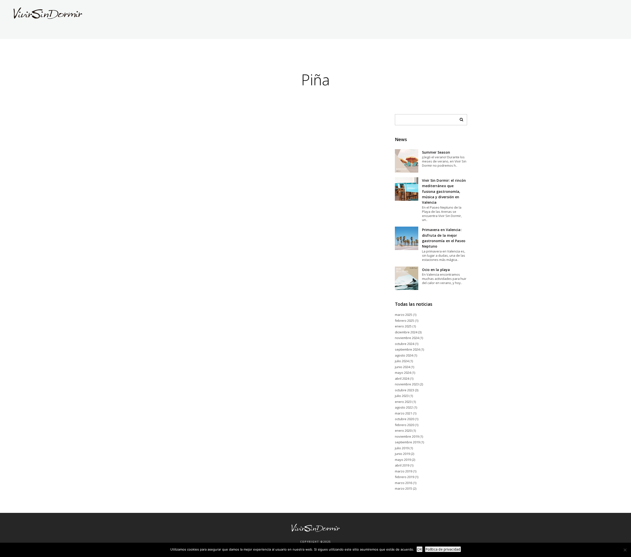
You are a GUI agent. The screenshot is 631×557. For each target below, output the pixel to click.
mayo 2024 (403, 372)
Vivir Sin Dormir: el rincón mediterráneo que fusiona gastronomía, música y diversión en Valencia (444, 191)
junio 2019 (402, 453)
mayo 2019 (403, 459)
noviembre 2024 (407, 338)
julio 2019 (402, 448)
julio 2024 (402, 361)
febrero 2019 (404, 477)
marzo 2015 (403, 488)
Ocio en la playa (436, 269)
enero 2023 (403, 401)
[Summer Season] (406, 161)
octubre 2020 (404, 419)
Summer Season (436, 152)
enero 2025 (403, 326)
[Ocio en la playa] (406, 278)
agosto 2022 (404, 407)
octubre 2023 (404, 390)
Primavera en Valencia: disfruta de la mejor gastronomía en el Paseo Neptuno (443, 238)
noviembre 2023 (407, 384)
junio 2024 (402, 367)
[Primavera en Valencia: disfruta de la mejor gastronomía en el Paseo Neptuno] (406, 238)
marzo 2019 (403, 471)
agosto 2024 (404, 355)
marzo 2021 (403, 413)
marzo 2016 (403, 483)
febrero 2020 (404, 425)
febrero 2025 (404, 320)
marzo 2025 (403, 314)
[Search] (459, 118)
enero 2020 (403, 430)
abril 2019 (402, 465)
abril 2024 (402, 378)
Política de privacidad (442, 549)
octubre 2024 (404, 343)
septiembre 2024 (407, 349)
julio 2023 (402, 396)
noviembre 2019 (407, 436)
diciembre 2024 (406, 332)
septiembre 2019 (407, 442)
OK (419, 549)
